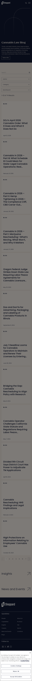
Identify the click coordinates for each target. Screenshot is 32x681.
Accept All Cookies (16, 677)
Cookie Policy (24, 661)
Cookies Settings (16, 666)
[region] (16, 666)
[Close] (30, 652)
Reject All (16, 671)
